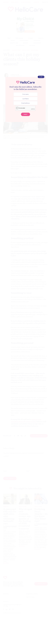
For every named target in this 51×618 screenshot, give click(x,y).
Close (40, 76)
